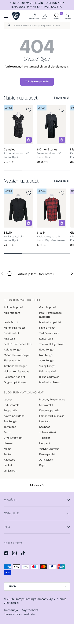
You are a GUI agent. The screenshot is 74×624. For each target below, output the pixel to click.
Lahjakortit (10, 470)
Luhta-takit (46, 338)
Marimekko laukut (50, 382)
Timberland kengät (15, 366)
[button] (67, 16)
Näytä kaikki (62, 98)
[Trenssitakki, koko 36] (51, 124)
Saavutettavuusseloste (19, 614)
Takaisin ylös (37, 485)
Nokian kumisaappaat (17, 371)
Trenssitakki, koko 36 (49, 153)
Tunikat (8, 454)
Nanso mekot (47, 327)
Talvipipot (10, 427)
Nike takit (9, 338)
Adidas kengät (12, 349)
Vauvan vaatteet (49, 448)
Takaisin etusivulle (37, 81)
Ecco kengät (46, 349)
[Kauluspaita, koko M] (51, 208)
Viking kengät (47, 366)
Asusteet (9, 459)
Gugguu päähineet (15, 382)
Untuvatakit (46, 405)
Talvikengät (10, 421)
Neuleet (8, 443)
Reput (42, 465)
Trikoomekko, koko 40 (16, 153)
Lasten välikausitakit (51, 416)
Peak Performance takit (18, 344)
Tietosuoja (11, 610)
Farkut (7, 432)
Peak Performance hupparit (50, 314)
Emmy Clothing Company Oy (33, 599)
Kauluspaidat (47, 454)
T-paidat (44, 437)
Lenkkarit (44, 421)
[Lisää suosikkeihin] (28, 109)
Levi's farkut (11, 322)
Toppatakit (10, 410)
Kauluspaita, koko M (48, 236)
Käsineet (44, 427)
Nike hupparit (12, 312)
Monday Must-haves (52, 399)
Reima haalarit (48, 371)
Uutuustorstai (12, 405)
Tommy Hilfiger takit (51, 344)
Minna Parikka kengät (17, 355)
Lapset (8, 399)
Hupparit (44, 443)
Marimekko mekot (14, 327)
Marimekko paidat (50, 322)
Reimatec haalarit (14, 377)
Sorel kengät (46, 360)
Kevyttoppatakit (49, 410)
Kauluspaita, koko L (15, 236)
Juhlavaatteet (47, 432)
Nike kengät (46, 355)
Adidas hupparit (14, 307)
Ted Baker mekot (49, 333)
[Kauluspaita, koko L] (18, 208)
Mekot (7, 448)
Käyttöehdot (30, 610)
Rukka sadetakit (49, 377)
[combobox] (37, 25)
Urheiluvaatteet (13, 437)
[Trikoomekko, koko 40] (18, 124)
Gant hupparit (48, 307)
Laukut (8, 465)
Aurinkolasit (46, 459)
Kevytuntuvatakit (14, 416)
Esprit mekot (11, 333)
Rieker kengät (12, 360)
